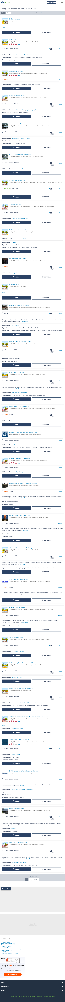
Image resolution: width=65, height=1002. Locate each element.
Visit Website (47, 32)
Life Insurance (5, 947)
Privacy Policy (13, 996)
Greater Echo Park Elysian (18, 110)
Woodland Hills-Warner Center (27, 703)
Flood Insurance (43, 73)
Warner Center (15, 703)
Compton (24, 392)
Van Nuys (21, 471)
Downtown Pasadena (16, 420)
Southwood (19, 677)
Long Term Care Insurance (38, 260)
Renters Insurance (36, 434)
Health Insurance (36, 343)
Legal (53, 996)
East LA (37, 110)
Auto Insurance (43, 97)
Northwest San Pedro (17, 862)
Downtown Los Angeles (33, 54)
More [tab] (3, 990)
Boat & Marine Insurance (38, 374)
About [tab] (3, 982)
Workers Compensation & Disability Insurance (38, 206)
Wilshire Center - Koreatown (19, 138)
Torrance (14, 677)
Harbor (24, 862)
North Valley (15, 789)
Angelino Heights (30, 110)
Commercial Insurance (25, 6)
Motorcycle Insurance (37, 156)
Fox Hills (24, 356)
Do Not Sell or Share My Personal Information (30, 996)
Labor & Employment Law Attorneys (41, 810)
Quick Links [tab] (5, 986)
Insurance (16, 6)
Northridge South (28, 789)
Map (8, 13)
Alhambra (13, 242)
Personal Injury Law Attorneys (54, 182)
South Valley (15, 471)
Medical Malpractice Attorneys (39, 741)
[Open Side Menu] (62, 2)
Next (35, 879)
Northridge (21, 789)
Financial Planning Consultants (40, 42)
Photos (4, 27)
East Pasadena (15, 325)
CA (5, 6)
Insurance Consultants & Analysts (40, 126)
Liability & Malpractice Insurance (17, 21)
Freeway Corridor (15, 754)
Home (2, 6)
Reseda (14, 728)
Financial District (22, 54)
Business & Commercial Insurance (44, 609)
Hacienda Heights (15, 626)
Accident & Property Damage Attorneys (36, 182)
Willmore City (14, 828)
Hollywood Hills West (23, 218)
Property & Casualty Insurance (9, 953)
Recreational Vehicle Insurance (40, 517)
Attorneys (28, 741)
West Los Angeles (16, 356)
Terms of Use (47, 996)
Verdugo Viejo (14, 273)
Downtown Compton (17, 392)
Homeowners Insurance (32, 73)
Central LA (14, 54)
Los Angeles (10, 6)
